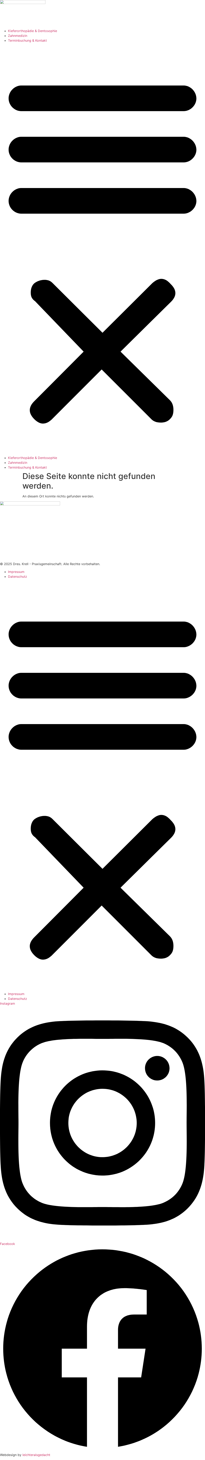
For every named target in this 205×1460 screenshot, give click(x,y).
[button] (102, 249)
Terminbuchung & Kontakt (27, 40)
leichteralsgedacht (36, 1455)
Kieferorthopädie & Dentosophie (32, 31)
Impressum (16, 572)
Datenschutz (17, 577)
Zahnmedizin (17, 36)
